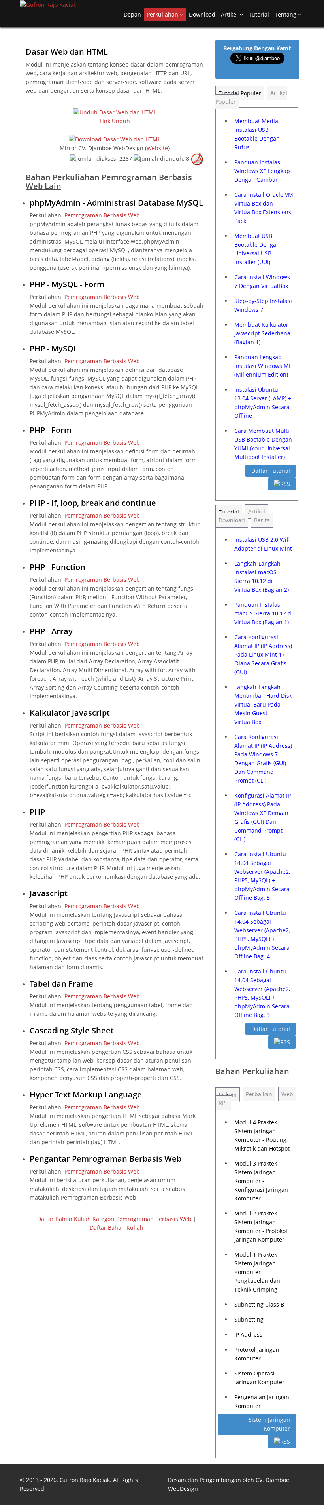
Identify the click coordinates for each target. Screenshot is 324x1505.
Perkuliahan (163, 14)
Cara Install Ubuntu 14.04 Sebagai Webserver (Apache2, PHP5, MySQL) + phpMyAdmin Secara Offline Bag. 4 (262, 934)
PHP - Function (57, 567)
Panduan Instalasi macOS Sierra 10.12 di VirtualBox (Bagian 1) (263, 613)
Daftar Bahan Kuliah (116, 1227)
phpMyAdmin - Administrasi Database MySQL (116, 202)
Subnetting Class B (259, 1304)
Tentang (286, 14)
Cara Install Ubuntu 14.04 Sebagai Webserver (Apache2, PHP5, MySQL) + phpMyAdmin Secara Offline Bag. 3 (262, 993)
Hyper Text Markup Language (86, 1094)
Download (202, 14)
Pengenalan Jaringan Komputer (261, 1401)
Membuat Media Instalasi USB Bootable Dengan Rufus (257, 134)
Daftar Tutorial (270, 470)
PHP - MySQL (54, 348)
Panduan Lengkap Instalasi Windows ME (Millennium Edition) (263, 365)
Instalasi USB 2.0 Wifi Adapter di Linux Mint (263, 544)
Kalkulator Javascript (70, 712)
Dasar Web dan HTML (67, 51)
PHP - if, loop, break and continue (93, 502)
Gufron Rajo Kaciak (85, 1480)
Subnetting (249, 1319)
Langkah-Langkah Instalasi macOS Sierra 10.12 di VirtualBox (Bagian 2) (261, 576)
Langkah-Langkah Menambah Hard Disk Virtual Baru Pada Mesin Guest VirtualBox (263, 704)
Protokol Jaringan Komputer (256, 1354)
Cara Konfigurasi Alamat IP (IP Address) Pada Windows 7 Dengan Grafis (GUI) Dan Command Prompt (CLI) (263, 758)
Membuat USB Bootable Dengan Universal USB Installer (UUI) (257, 249)
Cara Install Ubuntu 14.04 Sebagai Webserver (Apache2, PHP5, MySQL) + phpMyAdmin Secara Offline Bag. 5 (262, 875)
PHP (37, 811)
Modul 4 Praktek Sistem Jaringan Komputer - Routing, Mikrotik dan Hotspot (262, 1135)
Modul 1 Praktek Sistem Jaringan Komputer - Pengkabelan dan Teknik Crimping (257, 1272)
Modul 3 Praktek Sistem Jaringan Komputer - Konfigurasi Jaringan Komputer (261, 1181)
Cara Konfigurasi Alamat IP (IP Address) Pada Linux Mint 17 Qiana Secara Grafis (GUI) (263, 654)
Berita (262, 520)
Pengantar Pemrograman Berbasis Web (105, 1158)
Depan (132, 14)
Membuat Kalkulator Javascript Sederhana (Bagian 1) (262, 333)
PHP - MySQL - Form (67, 284)
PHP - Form (51, 430)
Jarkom (228, 1094)
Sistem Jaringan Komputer (269, 1424)
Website (157, 148)
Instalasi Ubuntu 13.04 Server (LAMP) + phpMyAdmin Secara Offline (262, 402)
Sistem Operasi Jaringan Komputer (259, 1378)
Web (287, 1094)
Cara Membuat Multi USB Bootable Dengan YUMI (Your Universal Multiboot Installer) (263, 444)
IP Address (248, 1334)
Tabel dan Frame (61, 983)
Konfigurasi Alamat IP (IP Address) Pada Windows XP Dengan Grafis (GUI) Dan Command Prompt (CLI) (262, 817)
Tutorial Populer (240, 93)
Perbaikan (259, 1094)
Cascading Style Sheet (72, 1030)
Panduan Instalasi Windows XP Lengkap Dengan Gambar (262, 170)
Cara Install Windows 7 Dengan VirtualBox (262, 281)
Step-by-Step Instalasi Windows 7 (263, 305)
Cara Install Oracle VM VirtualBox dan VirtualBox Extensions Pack (263, 208)
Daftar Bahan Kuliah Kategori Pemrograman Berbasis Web (114, 1219)
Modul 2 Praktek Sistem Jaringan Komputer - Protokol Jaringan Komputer (260, 1226)
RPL (223, 1103)
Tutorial (259, 14)
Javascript (49, 893)
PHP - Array (51, 631)
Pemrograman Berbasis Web (102, 215)
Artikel (230, 14)
